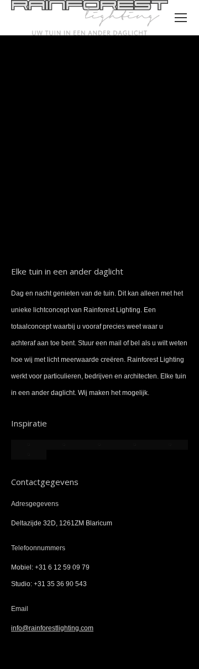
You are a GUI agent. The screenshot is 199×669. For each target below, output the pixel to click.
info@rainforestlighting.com (52, 628)
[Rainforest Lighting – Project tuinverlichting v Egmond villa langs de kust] (135, 445)
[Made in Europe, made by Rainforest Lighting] (28, 455)
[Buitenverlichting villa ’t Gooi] (64, 445)
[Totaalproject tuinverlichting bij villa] (28, 445)
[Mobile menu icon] (181, 17)
